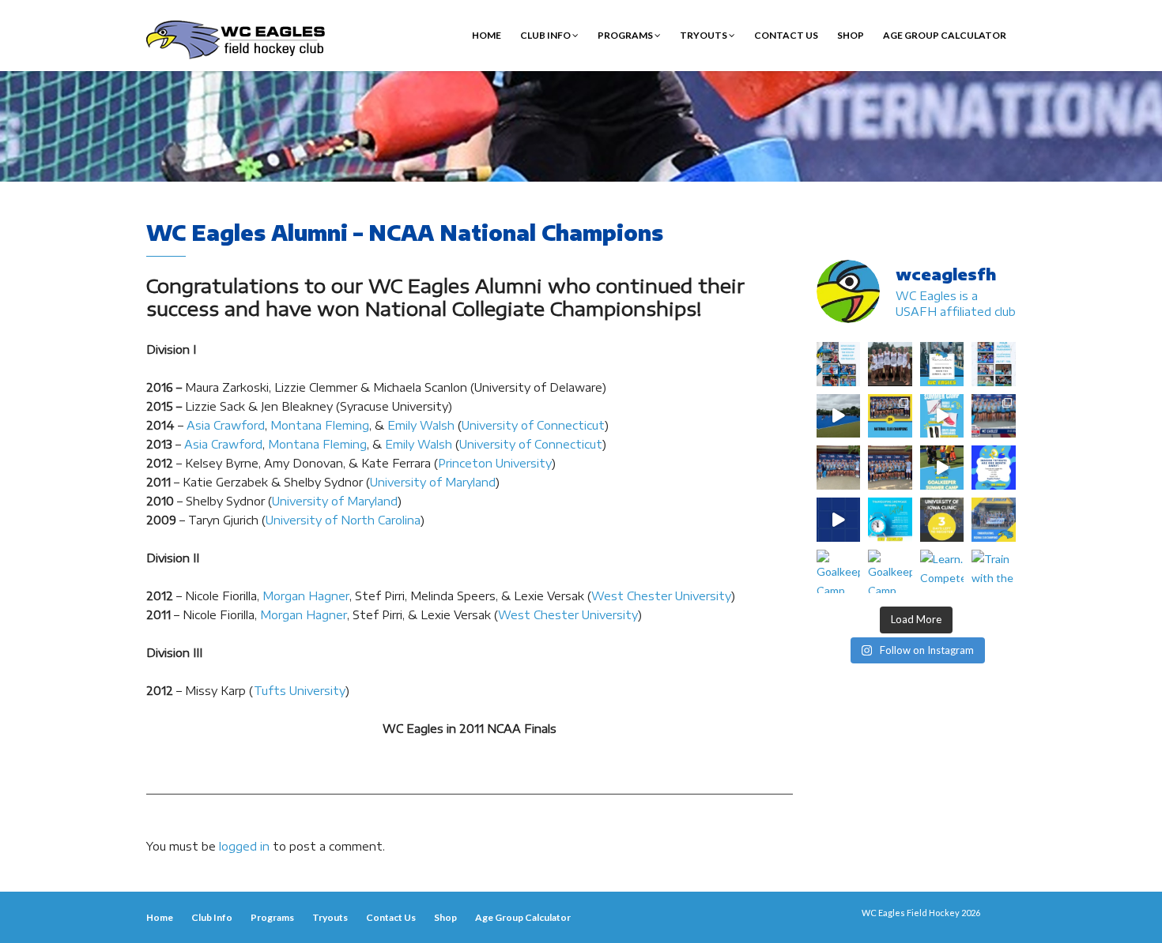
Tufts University (299, 690)
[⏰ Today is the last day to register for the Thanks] (890, 520)
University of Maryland (433, 482)
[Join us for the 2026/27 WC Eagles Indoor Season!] (942, 364)
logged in (244, 846)
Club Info (546, 35)
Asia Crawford (226, 425)
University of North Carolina (343, 520)
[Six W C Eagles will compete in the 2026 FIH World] (839, 364)
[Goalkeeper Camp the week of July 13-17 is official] (839, 572)
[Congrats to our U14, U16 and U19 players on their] (993, 520)
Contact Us (786, 35)
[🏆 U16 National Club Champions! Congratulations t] (839, 467)
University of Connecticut (533, 425)
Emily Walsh (421, 425)
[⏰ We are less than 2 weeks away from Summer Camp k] (942, 467)
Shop (850, 35)
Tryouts (704, 35)
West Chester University (661, 596)
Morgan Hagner (305, 596)
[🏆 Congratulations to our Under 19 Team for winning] (993, 416)
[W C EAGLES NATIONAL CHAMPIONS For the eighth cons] (890, 416)
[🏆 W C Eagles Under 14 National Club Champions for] (890, 467)
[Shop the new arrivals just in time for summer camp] (942, 416)
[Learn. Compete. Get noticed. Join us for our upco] (942, 572)
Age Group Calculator (944, 35)
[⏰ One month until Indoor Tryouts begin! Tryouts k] (993, 467)
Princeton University (495, 463)
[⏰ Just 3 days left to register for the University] (942, 520)
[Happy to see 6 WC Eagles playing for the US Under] (993, 364)
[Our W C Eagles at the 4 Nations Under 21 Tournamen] (890, 364)
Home (486, 35)
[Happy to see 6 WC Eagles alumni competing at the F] (839, 520)
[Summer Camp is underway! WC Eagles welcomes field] (839, 416)
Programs (626, 35)
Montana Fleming (319, 425)
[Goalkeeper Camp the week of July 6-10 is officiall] (890, 572)
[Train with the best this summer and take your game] (993, 572)
